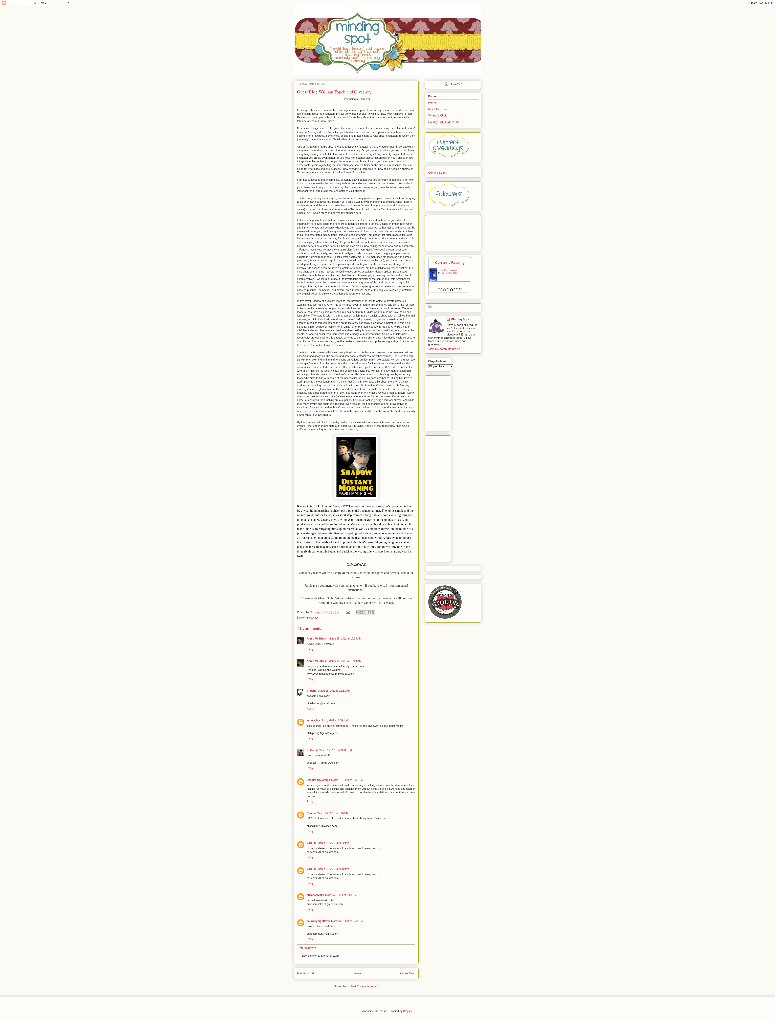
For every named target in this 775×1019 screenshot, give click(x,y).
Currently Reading (449, 263)
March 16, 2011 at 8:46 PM (332, 813)
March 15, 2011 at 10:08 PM (335, 750)
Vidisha (311, 690)
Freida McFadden (449, 273)
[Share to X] (365, 612)
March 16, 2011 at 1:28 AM (347, 779)
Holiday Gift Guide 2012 (443, 122)
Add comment (307, 947)
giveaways (312, 617)
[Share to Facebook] (369, 612)
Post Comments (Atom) (364, 986)
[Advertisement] (453, 402)
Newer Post (305, 973)
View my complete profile (444, 348)
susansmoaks (315, 894)
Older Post (407, 973)
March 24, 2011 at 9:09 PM (333, 842)
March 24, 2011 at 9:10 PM (333, 868)
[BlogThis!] (361, 612)
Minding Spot (318, 612)
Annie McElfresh (317, 638)
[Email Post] (348, 612)
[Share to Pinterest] (373, 612)
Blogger (407, 1011)
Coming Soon (437, 172)
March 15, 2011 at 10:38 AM (345, 638)
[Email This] (358, 612)
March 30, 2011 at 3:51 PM (341, 894)
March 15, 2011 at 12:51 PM (333, 690)
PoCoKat (312, 750)
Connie (311, 813)
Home (357, 973)
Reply (310, 649)
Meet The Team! (438, 109)
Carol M (311, 842)
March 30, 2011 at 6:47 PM (347, 921)
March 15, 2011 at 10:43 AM (345, 661)
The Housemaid (448, 270)
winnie (311, 720)
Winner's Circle (437, 115)
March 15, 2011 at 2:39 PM (332, 720)
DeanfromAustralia (318, 779)
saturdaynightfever (318, 921)
